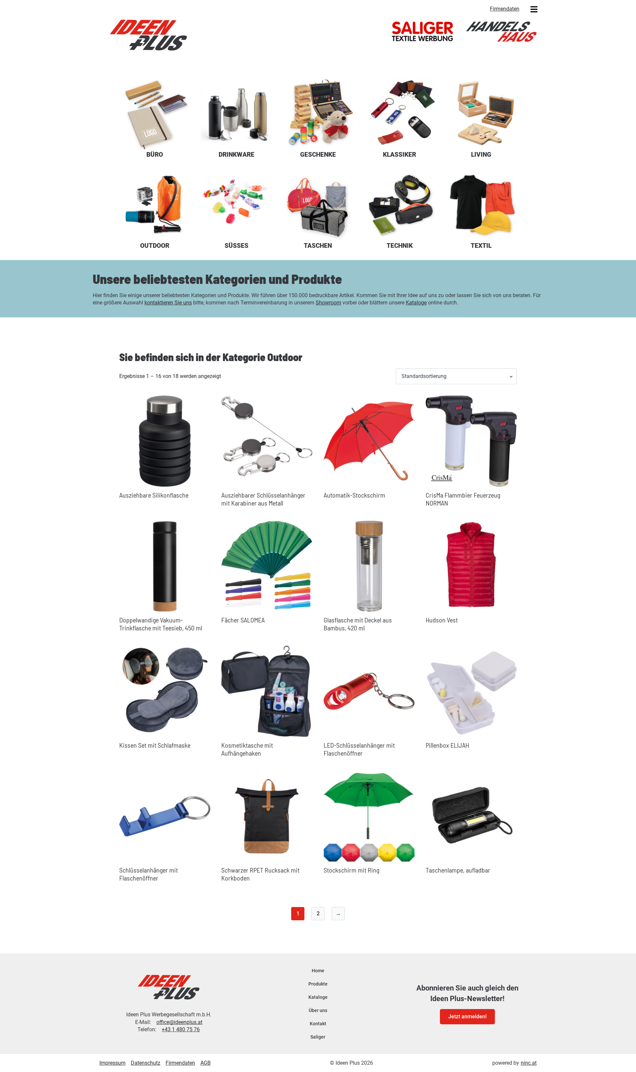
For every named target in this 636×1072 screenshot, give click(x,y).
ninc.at (529, 1063)
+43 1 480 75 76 (181, 1029)
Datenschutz (145, 1063)
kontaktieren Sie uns (168, 302)
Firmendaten (504, 9)
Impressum (112, 1063)
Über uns (318, 1010)
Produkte (318, 984)
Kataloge (416, 302)
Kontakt (318, 1023)
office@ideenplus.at (179, 1022)
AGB (205, 1063)
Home (318, 970)
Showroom (328, 302)
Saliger (317, 1037)
